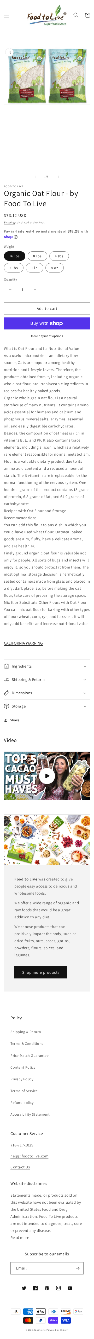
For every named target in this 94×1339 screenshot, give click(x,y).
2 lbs (13, 267)
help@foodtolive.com (29, 1155)
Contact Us (20, 1166)
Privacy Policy (21, 1079)
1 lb (34, 267)
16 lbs (14, 256)
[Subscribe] (77, 1268)
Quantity (10, 279)
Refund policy (22, 1102)
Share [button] (15, 720)
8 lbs (37, 256)
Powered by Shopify (57, 1329)
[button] (6, 15)
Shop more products (41, 972)
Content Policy (22, 1067)
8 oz (54, 267)
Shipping (9, 222)
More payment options (47, 336)
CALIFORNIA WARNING (23, 643)
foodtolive (40, 1329)
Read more (19, 1237)
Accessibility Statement (30, 1114)
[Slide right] (58, 176)
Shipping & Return (25, 1031)
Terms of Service (24, 1090)
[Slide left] (35, 176)
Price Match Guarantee (29, 1055)
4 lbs (59, 256)
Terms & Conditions (26, 1043)
